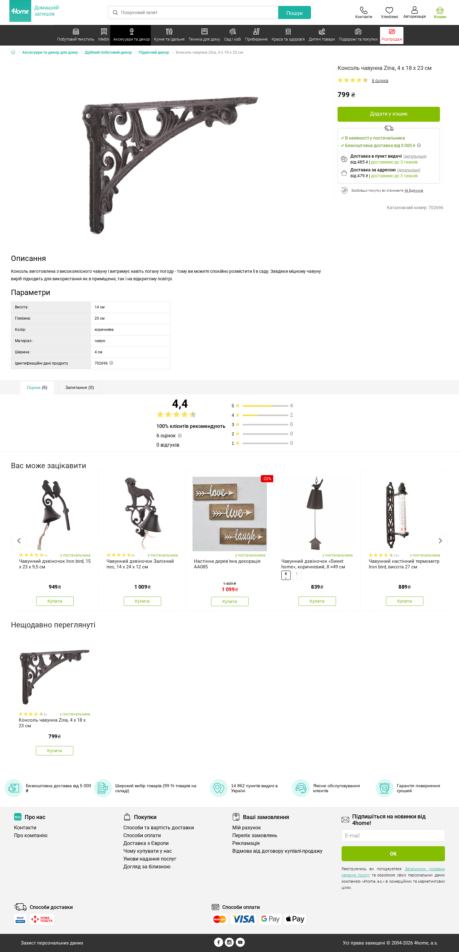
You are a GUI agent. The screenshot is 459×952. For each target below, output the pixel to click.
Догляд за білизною (146, 866)
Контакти (25, 827)
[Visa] (243, 919)
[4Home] (15, 52)
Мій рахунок (246, 827)
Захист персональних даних (52, 943)
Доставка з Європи (146, 843)
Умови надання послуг (149, 858)
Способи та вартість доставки (158, 827)
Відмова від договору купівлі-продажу (277, 851)
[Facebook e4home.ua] (218, 945)
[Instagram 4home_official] (229, 945)
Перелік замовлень (254, 835)
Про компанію (30, 835)
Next (440, 540)
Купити (54, 601)
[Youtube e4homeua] (240, 945)
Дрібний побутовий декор (108, 52)
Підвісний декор (154, 52)
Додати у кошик (389, 114)
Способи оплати (142, 835)
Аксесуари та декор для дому (50, 52)
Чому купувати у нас (147, 851)
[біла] (297, 575)
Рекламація (246, 843)
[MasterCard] (220, 919)
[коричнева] (286, 575)
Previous (19, 540)
